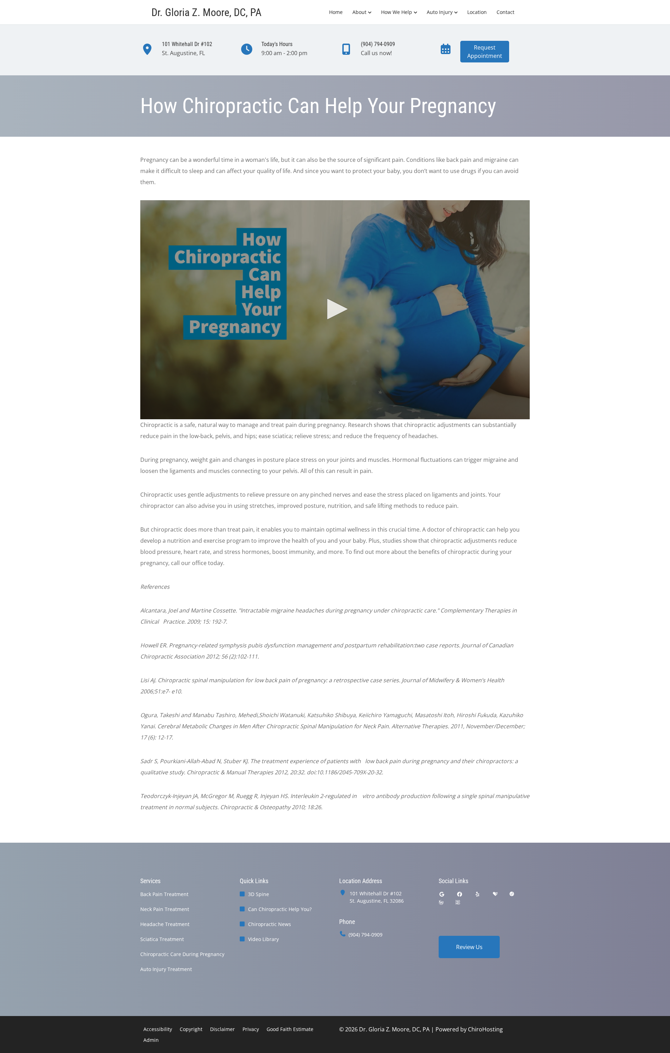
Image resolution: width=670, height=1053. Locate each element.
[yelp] (478, 894)
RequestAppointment (484, 52)
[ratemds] (511, 894)
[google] (442, 894)
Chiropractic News (269, 924)
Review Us (469, 947)
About (359, 12)
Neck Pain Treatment (164, 909)
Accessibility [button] (157, 1029)
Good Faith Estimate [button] (290, 1029)
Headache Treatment (164, 924)
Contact (505, 12)
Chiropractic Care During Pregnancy (182, 954)
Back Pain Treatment (164, 894)
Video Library (263, 939)
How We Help (396, 12)
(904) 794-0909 (365, 934)
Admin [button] (151, 1040)
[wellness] (441, 902)
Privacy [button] (251, 1029)
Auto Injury (440, 12)
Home (336, 12)
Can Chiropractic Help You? (280, 909)
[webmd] (457, 902)
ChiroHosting (485, 1029)
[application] (335, 309)
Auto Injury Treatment (166, 969)
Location (477, 12)
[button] (335, 309)
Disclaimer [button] (222, 1029)
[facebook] (460, 894)
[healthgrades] (495, 894)
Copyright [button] (191, 1029)
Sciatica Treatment (162, 939)
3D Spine (258, 894)
